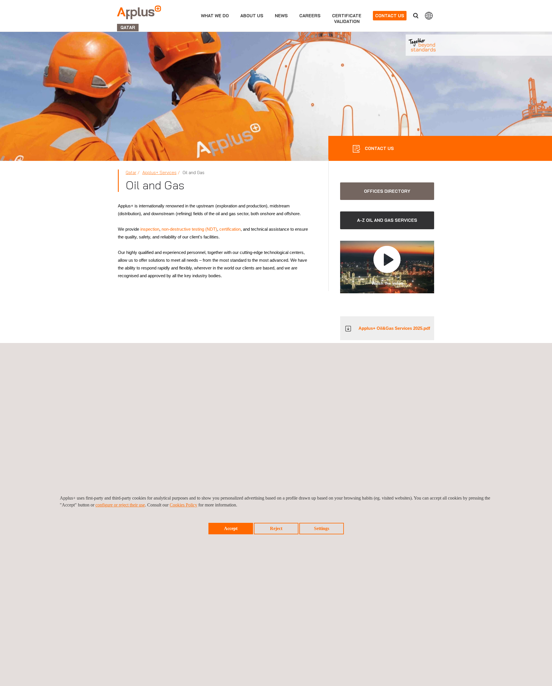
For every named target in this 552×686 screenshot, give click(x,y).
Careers (310, 15)
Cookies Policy (183, 504)
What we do (215, 15)
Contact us (389, 15)
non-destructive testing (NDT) (189, 229)
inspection (149, 229)
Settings (321, 528)
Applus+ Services (159, 172)
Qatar (131, 172)
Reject (276, 528)
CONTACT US (379, 148)
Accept (230, 528)
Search (415, 15)
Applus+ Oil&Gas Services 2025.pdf (394, 328)
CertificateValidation (346, 18)
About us (251, 15)
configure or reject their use (120, 504)
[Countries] (428, 15)
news (281, 15)
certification (230, 229)
